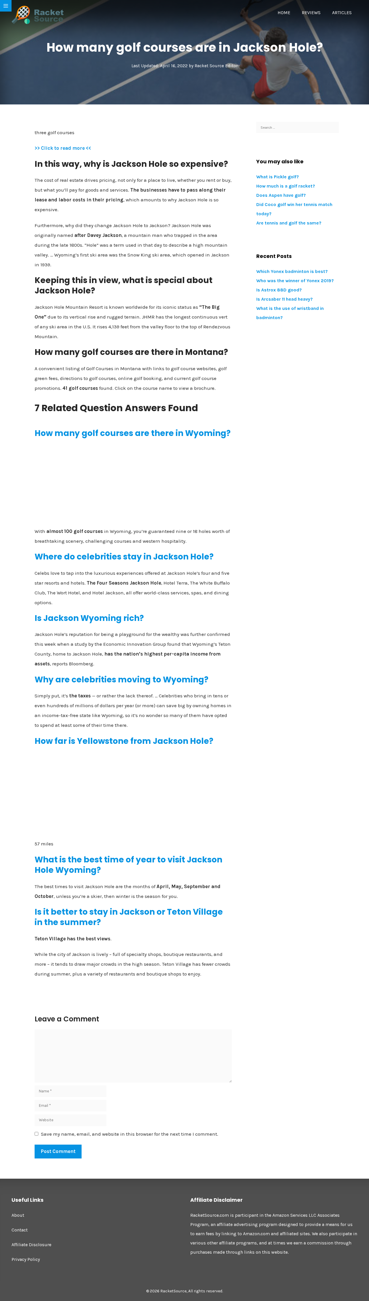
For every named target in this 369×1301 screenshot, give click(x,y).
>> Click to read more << (63, 148)
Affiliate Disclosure (31, 1244)
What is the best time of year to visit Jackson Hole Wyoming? (128, 865)
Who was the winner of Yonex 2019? (295, 280)
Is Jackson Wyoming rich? (89, 618)
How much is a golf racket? (285, 186)
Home (284, 12)
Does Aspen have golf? (281, 195)
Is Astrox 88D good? (279, 290)
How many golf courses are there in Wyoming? (133, 433)
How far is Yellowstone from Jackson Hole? (124, 741)
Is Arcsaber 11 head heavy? (284, 299)
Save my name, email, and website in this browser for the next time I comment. (129, 1134)
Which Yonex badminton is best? (292, 271)
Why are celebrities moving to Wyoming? (121, 679)
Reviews (311, 12)
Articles (342, 12)
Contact (20, 1230)
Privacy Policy (26, 1259)
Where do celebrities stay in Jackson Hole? (124, 556)
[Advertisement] (133, 485)
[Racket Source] (37, 14)
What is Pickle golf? (277, 176)
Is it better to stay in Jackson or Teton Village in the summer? (129, 917)
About (18, 1215)
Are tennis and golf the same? (288, 223)
